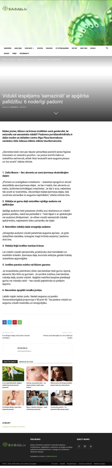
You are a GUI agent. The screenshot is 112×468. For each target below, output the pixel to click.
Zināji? (14, 53)
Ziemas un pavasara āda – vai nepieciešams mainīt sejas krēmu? (36, 385)
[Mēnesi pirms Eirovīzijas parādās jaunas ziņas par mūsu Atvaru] (61, 373)
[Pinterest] (14, 322)
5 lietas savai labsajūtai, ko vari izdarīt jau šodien (57, 337)
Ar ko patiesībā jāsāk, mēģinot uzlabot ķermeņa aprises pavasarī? (12, 385)
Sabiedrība (7, 48)
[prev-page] (3, 413)
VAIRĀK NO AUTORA (26, 362)
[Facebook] (4, 322)
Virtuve (74, 48)
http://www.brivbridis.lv (24, 351)
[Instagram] (85, 446)
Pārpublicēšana (72, 464)
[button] (107, 48)
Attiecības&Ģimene (62, 48)
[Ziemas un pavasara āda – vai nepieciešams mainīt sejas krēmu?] (37, 373)
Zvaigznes (49, 48)
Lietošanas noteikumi (85, 464)
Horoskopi (28, 48)
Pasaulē (6, 53)
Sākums (4, 59)
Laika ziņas (18, 48)
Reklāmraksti (24, 53)
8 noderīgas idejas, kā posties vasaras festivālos (16, 337)
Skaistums (83, 48)
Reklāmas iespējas (99, 464)
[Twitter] (9, 322)
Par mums (55, 464)
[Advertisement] (56, 29)
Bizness (93, 48)
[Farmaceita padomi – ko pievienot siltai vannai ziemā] (61, 397)
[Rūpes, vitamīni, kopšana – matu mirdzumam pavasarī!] (37, 397)
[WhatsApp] (20, 322)
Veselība (40, 48)
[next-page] (7, 413)
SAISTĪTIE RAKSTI (10, 362)
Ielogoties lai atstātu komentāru (13, 426)
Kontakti (62, 464)
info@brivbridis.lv (51, 456)
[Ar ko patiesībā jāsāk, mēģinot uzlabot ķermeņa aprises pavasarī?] (13, 373)
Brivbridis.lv (14, 107)
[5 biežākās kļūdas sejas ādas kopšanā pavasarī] (13, 397)
